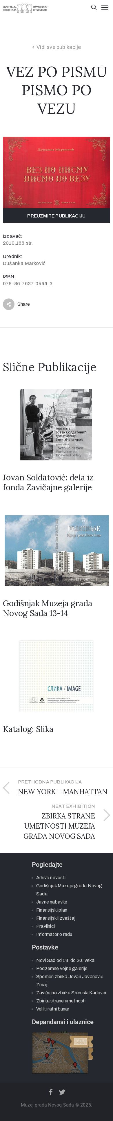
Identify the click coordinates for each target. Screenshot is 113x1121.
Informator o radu (54, 934)
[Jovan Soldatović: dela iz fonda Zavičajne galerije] (56, 424)
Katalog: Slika (28, 729)
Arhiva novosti (50, 877)
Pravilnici (45, 926)
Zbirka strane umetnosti (61, 1000)
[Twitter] (62, 1092)
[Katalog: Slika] (56, 675)
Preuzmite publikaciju (56, 215)
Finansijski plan (51, 910)
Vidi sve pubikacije (59, 47)
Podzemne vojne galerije (62, 968)
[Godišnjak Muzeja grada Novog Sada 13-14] (56, 549)
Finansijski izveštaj (55, 918)
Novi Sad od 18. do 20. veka (65, 960)
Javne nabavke (52, 901)
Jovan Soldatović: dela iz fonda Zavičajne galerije (48, 482)
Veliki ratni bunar (53, 1008)
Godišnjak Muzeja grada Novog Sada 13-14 (47, 608)
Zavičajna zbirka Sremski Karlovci (71, 992)
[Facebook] (50, 1092)
